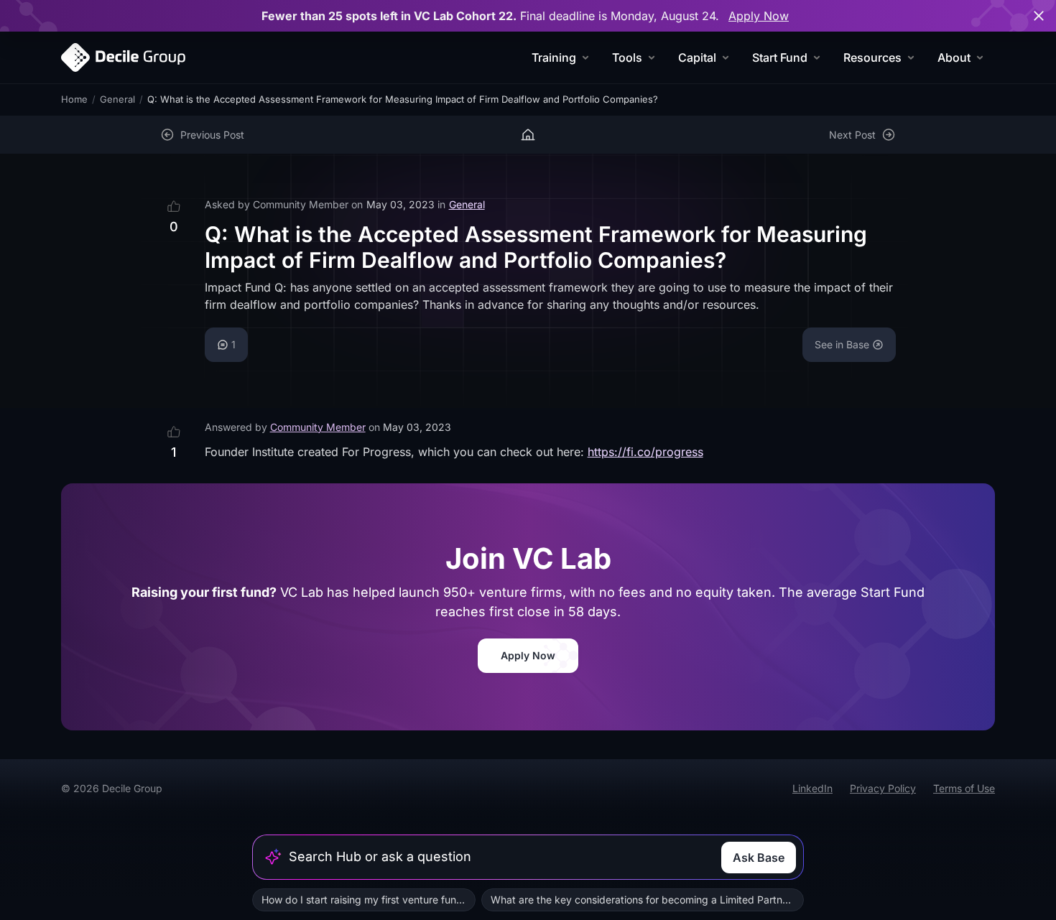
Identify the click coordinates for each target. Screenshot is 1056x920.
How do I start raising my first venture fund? (364, 899)
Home (74, 99)
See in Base (842, 344)
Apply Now (758, 16)
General (117, 99)
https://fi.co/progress (645, 452)
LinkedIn (812, 788)
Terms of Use (964, 788)
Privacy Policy (883, 788)
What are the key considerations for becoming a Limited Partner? (644, 899)
